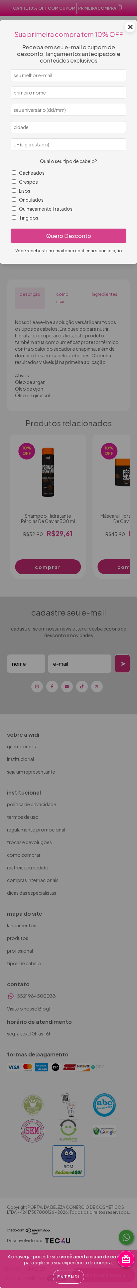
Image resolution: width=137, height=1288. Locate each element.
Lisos (24, 191)
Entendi (68, 1276)
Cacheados (32, 173)
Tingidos (28, 218)
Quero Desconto (68, 235)
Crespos (28, 182)
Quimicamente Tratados (45, 209)
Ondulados (31, 200)
